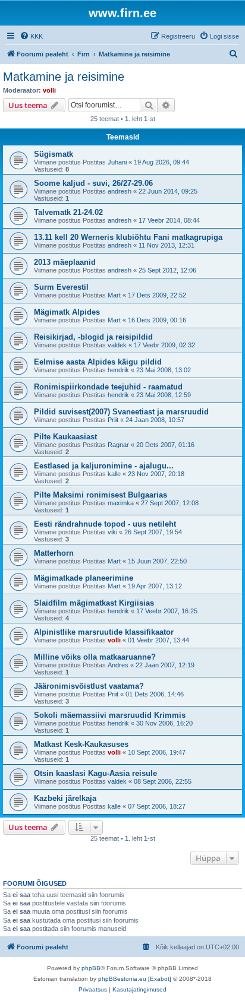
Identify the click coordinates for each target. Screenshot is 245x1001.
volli (49, 90)
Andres (118, 665)
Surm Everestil (61, 287)
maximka (121, 502)
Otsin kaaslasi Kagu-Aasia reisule (95, 773)
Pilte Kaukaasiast (65, 436)
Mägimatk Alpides (67, 312)
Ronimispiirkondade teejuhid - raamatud (108, 386)
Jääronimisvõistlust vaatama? (89, 686)
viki (112, 532)
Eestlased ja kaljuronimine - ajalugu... (104, 465)
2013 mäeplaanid (65, 262)
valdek (117, 345)
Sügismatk (53, 154)
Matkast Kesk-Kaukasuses (81, 744)
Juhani (117, 162)
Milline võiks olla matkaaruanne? (95, 656)
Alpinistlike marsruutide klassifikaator (104, 632)
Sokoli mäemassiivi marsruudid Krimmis (110, 715)
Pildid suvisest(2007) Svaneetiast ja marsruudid (121, 411)
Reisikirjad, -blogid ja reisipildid (93, 336)
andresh (119, 191)
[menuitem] (31, 36)
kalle (114, 473)
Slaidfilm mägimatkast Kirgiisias (94, 602)
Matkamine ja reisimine (63, 76)
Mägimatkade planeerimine (83, 578)
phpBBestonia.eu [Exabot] (134, 978)
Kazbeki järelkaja (65, 798)
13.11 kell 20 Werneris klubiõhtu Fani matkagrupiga (128, 237)
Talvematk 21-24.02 (68, 212)
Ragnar (118, 444)
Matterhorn (54, 553)
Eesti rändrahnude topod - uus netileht (105, 523)
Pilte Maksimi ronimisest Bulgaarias (100, 494)
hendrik (118, 369)
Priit (113, 419)
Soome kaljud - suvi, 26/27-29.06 (93, 183)
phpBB (90, 968)
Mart (114, 295)
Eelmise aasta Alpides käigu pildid (98, 361)
